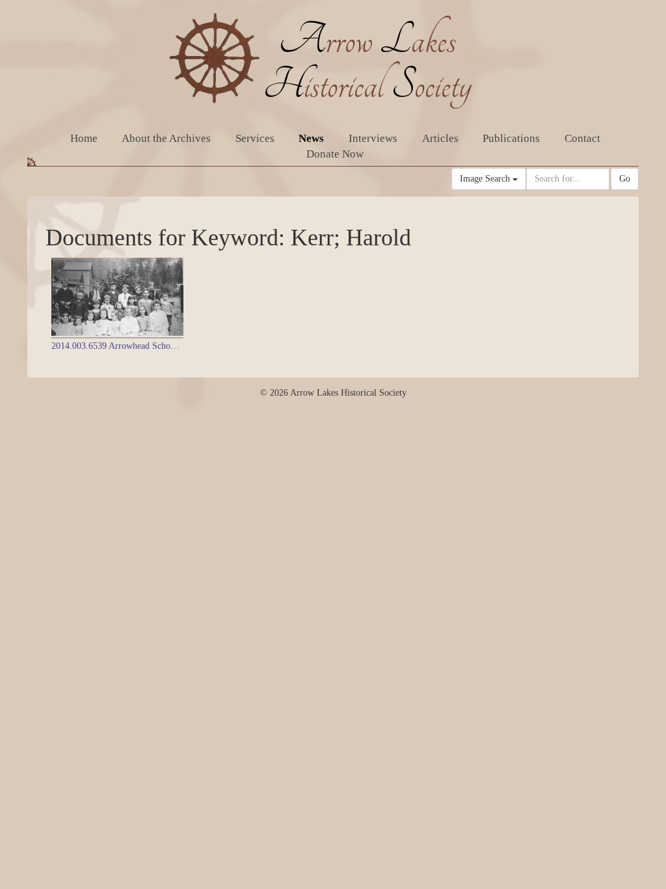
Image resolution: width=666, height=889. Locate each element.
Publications (511, 138)
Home (84, 138)
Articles (440, 138)
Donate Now (335, 154)
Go (624, 179)
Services (254, 138)
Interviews (373, 138)
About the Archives (166, 138)
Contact (582, 138)
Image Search (486, 179)
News (311, 138)
